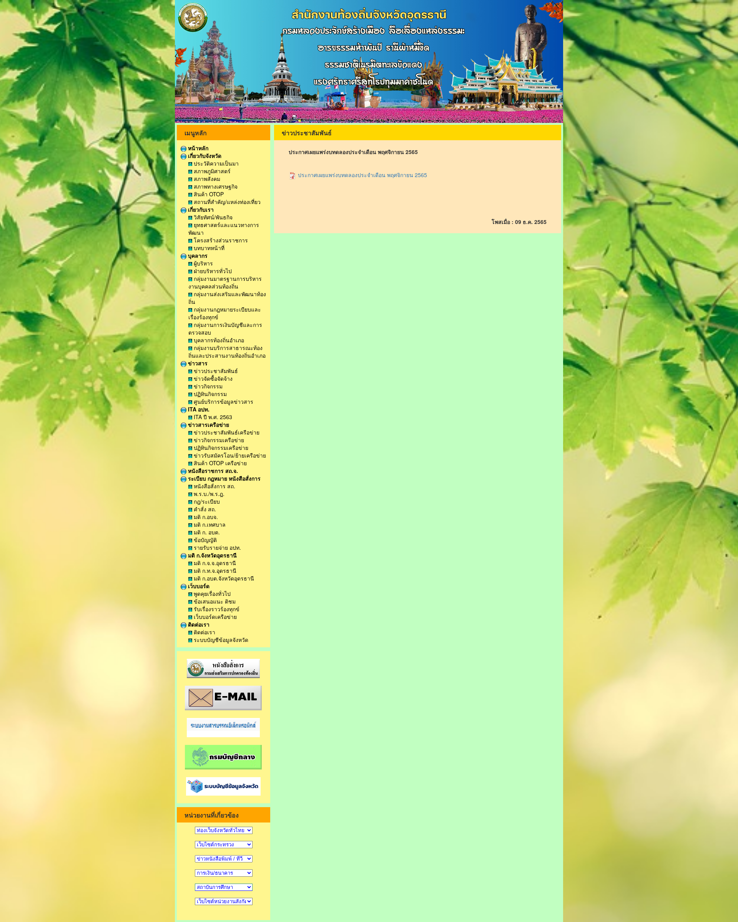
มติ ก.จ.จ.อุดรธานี (214, 563)
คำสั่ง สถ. (204, 509)
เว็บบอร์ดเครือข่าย (214, 616)
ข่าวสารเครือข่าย (207, 424)
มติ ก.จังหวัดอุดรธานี (211, 555)
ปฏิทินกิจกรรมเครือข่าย (220, 447)
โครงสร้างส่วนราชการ (220, 240)
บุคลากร (197, 255)
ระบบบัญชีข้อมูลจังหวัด (220, 639)
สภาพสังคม (206, 178)
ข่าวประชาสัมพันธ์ (215, 371)
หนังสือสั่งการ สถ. (213, 486)
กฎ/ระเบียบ (206, 501)
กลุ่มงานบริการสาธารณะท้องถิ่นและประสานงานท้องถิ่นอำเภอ (227, 351)
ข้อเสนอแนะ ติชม (214, 601)
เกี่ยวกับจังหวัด (203, 155)
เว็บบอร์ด (197, 586)
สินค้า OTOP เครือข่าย (219, 463)
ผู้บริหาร (202, 263)
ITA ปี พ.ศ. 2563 (212, 417)
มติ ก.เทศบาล (209, 524)
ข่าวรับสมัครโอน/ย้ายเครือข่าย (229, 455)
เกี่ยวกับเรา (200, 209)
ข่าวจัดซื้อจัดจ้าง (212, 378)
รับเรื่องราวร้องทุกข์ (215, 609)
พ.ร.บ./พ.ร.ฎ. (208, 493)
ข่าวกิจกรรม (207, 386)
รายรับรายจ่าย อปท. (216, 547)
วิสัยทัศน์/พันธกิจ (212, 217)
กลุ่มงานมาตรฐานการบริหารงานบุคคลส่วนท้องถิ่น (225, 282)
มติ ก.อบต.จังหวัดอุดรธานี (223, 578)
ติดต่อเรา (197, 624)
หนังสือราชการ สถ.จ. (212, 470)
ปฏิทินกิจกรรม (209, 394)
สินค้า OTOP (208, 194)
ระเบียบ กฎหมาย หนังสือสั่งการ (223, 478)
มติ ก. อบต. (206, 532)
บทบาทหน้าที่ (208, 248)
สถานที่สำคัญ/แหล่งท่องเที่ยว (226, 202)
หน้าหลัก (197, 148)
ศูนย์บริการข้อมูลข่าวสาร (222, 401)
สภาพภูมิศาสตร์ (211, 171)
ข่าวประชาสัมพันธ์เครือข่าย (225, 432)
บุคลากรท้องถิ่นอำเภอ (218, 340)
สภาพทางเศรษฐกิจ (215, 186)
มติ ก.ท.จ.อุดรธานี (214, 570)
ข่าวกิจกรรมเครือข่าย (218, 440)
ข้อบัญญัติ (204, 540)
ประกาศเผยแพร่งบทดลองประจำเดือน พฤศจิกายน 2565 (361, 175)
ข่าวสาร (197, 363)
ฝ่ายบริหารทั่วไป (212, 271)
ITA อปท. (197, 409)
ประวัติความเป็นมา (215, 163)
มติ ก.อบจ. (205, 517)
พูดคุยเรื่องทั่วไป (211, 593)
